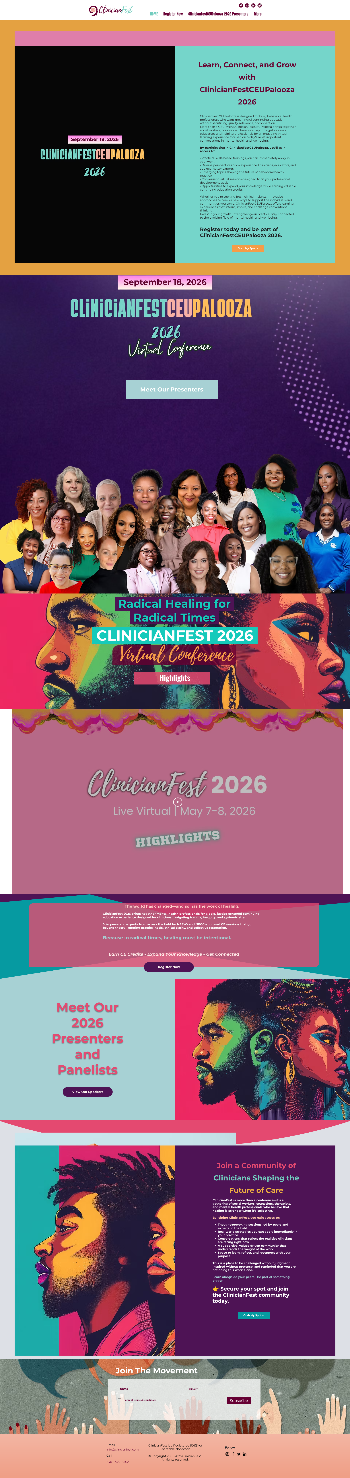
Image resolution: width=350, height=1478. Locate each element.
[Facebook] (233, 1454)
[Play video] (177, 802)
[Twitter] (239, 1454)
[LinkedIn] (244, 1454)
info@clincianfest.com (122, 1449)
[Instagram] (227, 1454)
